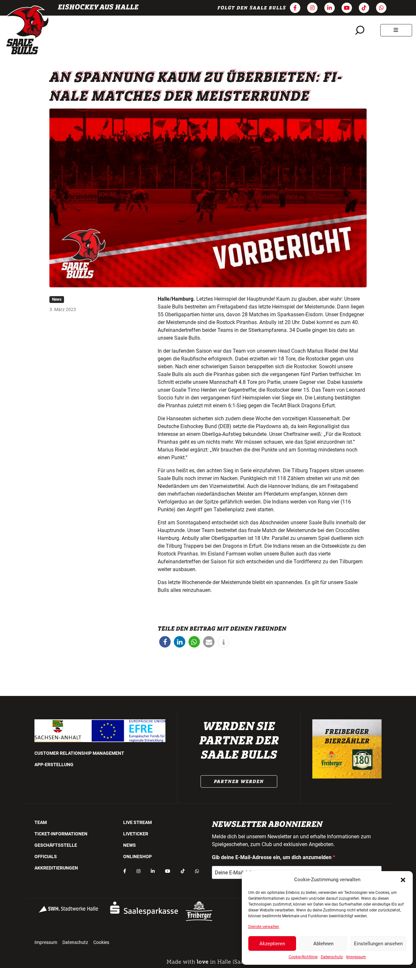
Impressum (356, 957)
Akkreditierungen (56, 867)
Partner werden (239, 781)
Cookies (101, 942)
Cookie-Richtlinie (303, 957)
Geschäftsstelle (55, 845)
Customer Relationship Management (79, 753)
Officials (45, 856)
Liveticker (135, 833)
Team (40, 822)
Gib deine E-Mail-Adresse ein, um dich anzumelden (272, 857)
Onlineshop (137, 856)
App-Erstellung (53, 764)
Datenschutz (332, 957)
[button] (403, 879)
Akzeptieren (272, 944)
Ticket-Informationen (60, 833)
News (56, 299)
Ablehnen (323, 944)
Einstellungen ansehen (378, 944)
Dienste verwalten (263, 926)
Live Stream (137, 822)
